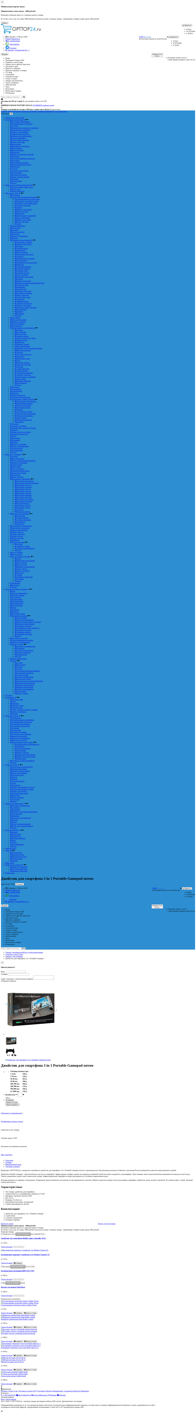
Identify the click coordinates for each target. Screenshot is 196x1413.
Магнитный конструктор (25, 683)
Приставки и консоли (19, 638)
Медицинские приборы (20, 514)
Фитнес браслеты (17, 191)
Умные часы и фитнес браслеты (18, 185)
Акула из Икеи (21, 618)
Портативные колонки (19, 163)
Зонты (13, 701)
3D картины (15, 195)
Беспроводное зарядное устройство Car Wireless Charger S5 (25, 1255)
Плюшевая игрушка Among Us (27, 628)
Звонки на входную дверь (26, 338)
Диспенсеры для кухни (24, 254)
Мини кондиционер (18, 320)
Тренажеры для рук (23, 508)
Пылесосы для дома (23, 365)
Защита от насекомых (19, 236)
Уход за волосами (17, 542)
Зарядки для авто (22, 753)
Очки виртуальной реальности (23, 158)
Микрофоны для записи (20, 146)
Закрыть (4, 23)
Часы (7, 850)
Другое (14, 183)
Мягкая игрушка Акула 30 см (12, 1362)
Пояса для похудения (19, 530)
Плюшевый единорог (24, 634)
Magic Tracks (20, 665)
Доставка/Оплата (14, 111)
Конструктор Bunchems (25, 677)
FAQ (35, 1391)
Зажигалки (15, 234)
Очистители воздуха (23, 354)
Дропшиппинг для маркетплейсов (65, 1391)
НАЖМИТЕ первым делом (43, 105)
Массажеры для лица (24, 487)
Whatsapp (53, 1395)
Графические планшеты (20, 134)
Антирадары (16, 730)
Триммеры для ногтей (24, 577)
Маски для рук (21, 565)
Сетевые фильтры (22, 369)
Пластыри (19, 573)
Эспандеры (15, 799)
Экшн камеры (16, 181)
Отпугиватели (16, 814)
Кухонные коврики (23, 269)
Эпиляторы (15, 583)
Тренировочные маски (19, 793)
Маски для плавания (19, 773)
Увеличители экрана (19, 175)
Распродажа (10, 873)
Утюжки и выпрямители (25, 548)
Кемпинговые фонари (24, 403)
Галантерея (10, 697)
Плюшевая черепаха (23, 630)
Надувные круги (17, 775)
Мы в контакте (6, 1155)
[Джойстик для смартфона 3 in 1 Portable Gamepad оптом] (30, 1034)
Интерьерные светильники (26, 401)
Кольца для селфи (18, 142)
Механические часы (19, 857)
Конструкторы (16, 606)
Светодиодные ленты (24, 412)
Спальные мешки (17, 781)
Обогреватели (16, 326)
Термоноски (15, 785)
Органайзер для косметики (21, 526)
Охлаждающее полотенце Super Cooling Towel (19, 1305)
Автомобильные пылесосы (21, 722)
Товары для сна (17, 536)
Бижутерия (9, 863)
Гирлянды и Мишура (19, 867)
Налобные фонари (18, 838)
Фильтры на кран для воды (26, 307)
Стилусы (14, 169)
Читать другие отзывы (106, 1224)
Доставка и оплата (12, 1166)
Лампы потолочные (23, 405)
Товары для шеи (17, 538)
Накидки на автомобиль (20, 738)
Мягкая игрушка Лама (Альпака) (28, 622)
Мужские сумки (17, 706)
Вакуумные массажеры (24, 481)
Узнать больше (6, 1247)
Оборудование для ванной (26, 216)
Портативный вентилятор (21, 165)
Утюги (13, 436)
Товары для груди (18, 534)
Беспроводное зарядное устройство (24, 128)
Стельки (19, 575)
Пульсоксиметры (22, 518)
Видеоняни (20, 648)
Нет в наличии (18, 1247)
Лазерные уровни (22, 344)
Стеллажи (15, 424)
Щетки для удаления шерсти (22, 826)
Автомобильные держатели (21, 124)
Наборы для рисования (24, 689)
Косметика (15, 585)
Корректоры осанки (18, 473)
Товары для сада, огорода (21, 432)
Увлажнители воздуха (19, 434)
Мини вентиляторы (23, 350)
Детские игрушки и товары (16, 589)
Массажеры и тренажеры (20, 479)
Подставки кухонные (24, 293)
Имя (2, 972)
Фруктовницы (21, 310)
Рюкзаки (14, 714)
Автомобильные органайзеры (22, 720)
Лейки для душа (22, 212)
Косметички (15, 475)
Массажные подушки (24, 501)
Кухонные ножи (22, 271)
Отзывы (40, 111)
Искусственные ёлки (19, 869)
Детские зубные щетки (24, 650)
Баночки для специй (23, 244)
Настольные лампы (23, 408)
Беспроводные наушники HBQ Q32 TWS (17, 1271)
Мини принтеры (17, 150)
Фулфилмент (49, 111)
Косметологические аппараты (27, 483)
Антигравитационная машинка (28, 671)
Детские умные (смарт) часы (22, 187)
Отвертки (19, 352)
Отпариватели (16, 391)
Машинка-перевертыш (24, 687)
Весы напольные (17, 459)
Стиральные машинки (24, 373)
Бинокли (14, 832)
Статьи (10, 1391)
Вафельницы (21, 250)
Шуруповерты (21, 383)
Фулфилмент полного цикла (12, 1121)
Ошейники (15, 816)
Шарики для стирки (23, 220)
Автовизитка (16, 718)
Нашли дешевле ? (12, 1105)
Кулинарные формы (23, 267)
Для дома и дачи (11, 193)
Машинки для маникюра (25, 567)
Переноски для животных (21, 818)
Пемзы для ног (21, 569)
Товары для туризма (19, 791)
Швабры (14, 442)
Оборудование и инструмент (22, 742)
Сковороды (20, 299)
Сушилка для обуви (18, 426)
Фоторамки (15, 440)
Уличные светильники (24, 416)
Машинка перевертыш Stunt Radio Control (17, 1319)
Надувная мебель (17, 324)
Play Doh (19, 667)
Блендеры (19, 246)
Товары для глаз (17, 532)
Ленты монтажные (23, 346)
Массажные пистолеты (24, 499)
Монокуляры (16, 834)
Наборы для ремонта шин (25, 757)
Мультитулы (16, 836)
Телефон (4, 974)
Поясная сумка (16, 708)
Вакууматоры (21, 332)
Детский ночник (22, 675)
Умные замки (21, 379)
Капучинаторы (21, 261)
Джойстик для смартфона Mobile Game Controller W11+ (23, 1238)
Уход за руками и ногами (20, 557)
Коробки (14, 861)
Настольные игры (18, 614)
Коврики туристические (20, 771)
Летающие (15, 610)
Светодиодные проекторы (26, 414)
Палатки (14, 779)
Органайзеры (16, 389)
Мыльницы (20, 214)
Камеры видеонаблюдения (21, 136)
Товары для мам (17, 644)
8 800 (145, 37)
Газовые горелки (22, 336)
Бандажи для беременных (25, 646)
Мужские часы (16, 859)
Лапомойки (15, 810)
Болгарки (19, 330)
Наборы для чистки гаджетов (22, 154)
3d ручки (19, 663)
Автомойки (20, 746)
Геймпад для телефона (19, 132)
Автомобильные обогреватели (27, 744)
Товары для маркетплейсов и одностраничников (24, 952)
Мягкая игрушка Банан (24, 620)
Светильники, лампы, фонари (22, 399)
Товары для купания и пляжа (22, 789)
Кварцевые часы (17, 855)
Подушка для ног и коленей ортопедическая (18, 1333)
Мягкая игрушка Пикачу (25, 624)
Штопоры (19, 312)
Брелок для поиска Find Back (13, 1287)
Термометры (20, 522)
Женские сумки (17, 699)
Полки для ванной (23, 218)
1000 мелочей (10, 848)
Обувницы (15, 387)
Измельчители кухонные (25, 258)
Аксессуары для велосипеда (22, 767)
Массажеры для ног (23, 489)
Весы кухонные (22, 252)
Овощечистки (21, 289)
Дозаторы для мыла (23, 205)
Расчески (19, 544)
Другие (18, 224)
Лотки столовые (22, 275)
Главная (4, 111)
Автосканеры (21, 750)
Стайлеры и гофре (23, 546)
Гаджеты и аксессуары (14, 120)
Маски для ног (21, 563)
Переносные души (23, 359)
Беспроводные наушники (21, 130)
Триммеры (15, 540)
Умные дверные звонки (20, 177)
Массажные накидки (24, 497)
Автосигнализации (23, 748)
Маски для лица (17, 477)
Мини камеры (16, 148)
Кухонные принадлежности (21, 240)
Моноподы (15, 152)
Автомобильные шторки (20, 724)
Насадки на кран (22, 285)
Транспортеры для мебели (26, 377)
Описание (9, 1160)
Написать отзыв (7, 1224)
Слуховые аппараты (23, 520)
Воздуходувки (21, 334)
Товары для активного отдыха (22, 787)
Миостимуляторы (22, 503)
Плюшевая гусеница (23, 626)
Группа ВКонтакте (40, 1395)
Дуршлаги (19, 256)
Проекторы (15, 167)
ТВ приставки (16, 173)
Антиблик (15, 728)
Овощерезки (20, 287)
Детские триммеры (23, 652)
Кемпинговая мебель (19, 769)
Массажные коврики (24, 495)
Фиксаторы (15, 795)
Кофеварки (20, 265)
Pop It (13, 591)
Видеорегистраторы (19, 732)
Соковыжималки (22, 301)
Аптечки (14, 457)
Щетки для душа (22, 222)
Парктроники (21, 759)
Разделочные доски (23, 297)
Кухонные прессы (22, 273)
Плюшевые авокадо (23, 632)
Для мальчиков (16, 599)
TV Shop (8, 695)
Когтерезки (15, 808)
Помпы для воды (22, 295)
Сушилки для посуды (24, 303)
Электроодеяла (17, 450)
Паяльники (20, 356)
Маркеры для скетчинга (25, 685)
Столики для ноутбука (19, 171)
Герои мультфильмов (19, 593)
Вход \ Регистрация (8, 1399)
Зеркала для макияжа (19, 463)
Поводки (14, 820)
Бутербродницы (22, 248)
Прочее (18, 636)
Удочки (14, 842)
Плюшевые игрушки (19, 616)
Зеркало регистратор (19, 736)
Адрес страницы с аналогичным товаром (17, 979)
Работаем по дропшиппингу (12, 1113)
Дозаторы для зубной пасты (26, 203)
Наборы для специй (23, 281)
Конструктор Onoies (23, 679)
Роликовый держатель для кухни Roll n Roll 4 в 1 (20, 1348)
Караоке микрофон (18, 138)
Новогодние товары (13, 865)
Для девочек (16, 597)
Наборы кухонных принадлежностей (30, 283)
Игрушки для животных (20, 806)
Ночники (19, 410)
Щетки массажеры (23, 512)
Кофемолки (20, 342)
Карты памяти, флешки (20, 140)
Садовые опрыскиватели (20, 397)
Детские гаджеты (17, 595)
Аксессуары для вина (24, 242)
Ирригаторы (16, 467)
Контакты (63, 111)
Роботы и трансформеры (20, 642)
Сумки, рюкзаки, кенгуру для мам (24, 710)
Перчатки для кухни (23, 291)
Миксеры (19, 279)
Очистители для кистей (20, 528)
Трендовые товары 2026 (14, 118)
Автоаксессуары (12, 716)
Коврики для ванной (24, 209)
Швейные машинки (23, 381)
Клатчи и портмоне (18, 712)
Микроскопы (16, 144)
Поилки (14, 822)
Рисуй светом (21, 691)
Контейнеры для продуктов (26, 263)
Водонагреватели (17, 232)
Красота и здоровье (13, 454)
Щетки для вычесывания (20, 824)
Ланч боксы (15, 318)
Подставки (15, 160)
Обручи (14, 777)
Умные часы (16, 189)
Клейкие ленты (21, 340)
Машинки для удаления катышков (29, 348)
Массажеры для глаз (23, 485)
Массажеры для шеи (23, 493)
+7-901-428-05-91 (9, 1395)
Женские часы (16, 853)
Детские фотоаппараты (24, 673)
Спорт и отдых (11, 765)
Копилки (14, 238)
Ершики (19, 207)
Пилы (18, 361)
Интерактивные (17, 601)
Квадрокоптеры (17, 603)
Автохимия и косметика (20, 726)
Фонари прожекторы (24, 420)
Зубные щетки (16, 465)
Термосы (14, 430)
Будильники (15, 228)
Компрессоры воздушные (25, 755)
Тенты (13, 783)
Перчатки (14, 393)
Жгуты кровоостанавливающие (23, 461)
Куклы (13, 608)
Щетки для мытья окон (20, 446)
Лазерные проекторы (19, 871)
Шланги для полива (18, 444)
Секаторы (19, 367)
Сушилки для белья (23, 375)
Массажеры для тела (23, 491)
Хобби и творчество (19, 659)
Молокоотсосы (21, 655)
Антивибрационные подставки (28, 199)
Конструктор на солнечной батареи (29, 681)
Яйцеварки (20, 314)
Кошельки (15, 704)
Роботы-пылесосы (18, 395)
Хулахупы (19, 510)
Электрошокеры (17, 844)
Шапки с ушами (22, 693)
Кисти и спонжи (17, 469)
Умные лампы (21, 418)
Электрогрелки (17, 448)
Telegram (62, 1395)
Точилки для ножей (23, 305)
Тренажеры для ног (23, 505)
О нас (57, 111)
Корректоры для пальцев (25, 561)
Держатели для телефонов (21, 734)
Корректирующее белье (20, 471)
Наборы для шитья (18, 322)
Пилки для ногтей (23, 571)
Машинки (15, 612)
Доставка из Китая (44, 1391)
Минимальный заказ (13, 1164)
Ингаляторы (20, 516)
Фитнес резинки (17, 797)
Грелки (18, 559)
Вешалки (14, 230)
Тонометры (20, 524)
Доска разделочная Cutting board (13, 1376)
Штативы (14, 179)
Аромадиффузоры (18, 226)
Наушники (15, 156)
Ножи (13, 840)
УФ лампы (20, 579)
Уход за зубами (16, 552)
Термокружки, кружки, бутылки (23, 428)
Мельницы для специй (24, 277)
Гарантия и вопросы (29, 111)
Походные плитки (23, 363)
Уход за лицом (16, 554)
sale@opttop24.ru (24, 1395)
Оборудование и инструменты (23, 328)
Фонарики (20, 422)
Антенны (14, 126)
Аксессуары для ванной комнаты (24, 197)
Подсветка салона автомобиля (22, 761)
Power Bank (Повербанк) (20, 122)
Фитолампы (15, 438)
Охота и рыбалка (12, 830)
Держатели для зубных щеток (27, 201)
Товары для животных (14, 804)
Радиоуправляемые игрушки (22, 640)
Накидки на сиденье (19, 740)
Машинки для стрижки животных (24, 812)
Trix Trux (19, 669)
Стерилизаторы (22, 371)
